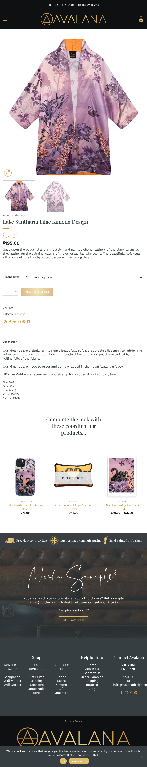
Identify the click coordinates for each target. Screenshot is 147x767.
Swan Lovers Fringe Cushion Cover (73, 507)
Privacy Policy (73, 721)
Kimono (61, 685)
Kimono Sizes (11, 277)
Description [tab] (10, 341)
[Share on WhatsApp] (5, 322)
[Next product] (6, 235)
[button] (5, 19)
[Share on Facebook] (9, 322)
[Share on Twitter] (14, 322)
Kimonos (20, 215)
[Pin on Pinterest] (23, 322)
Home (6, 215)
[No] (142, 758)
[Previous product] (14, 235)
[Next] (136, 107)
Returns (92, 685)
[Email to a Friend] (19, 322)
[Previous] (10, 107)
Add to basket (37, 291)
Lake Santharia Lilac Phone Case (25, 507)
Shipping (92, 681)
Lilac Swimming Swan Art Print (122, 507)
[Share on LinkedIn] (28, 322)
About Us (92, 669)
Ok (63, 760)
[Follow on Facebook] (121, 693)
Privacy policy (79, 760)
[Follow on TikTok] (130, 693)
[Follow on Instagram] (126, 693)
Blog (92, 689)
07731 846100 (130, 677)
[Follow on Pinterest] (135, 693)
